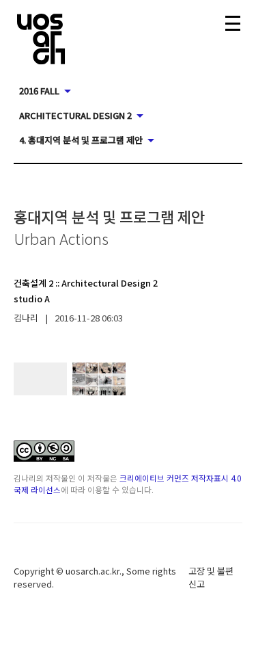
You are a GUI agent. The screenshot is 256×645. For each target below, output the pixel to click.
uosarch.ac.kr (92, 570)
